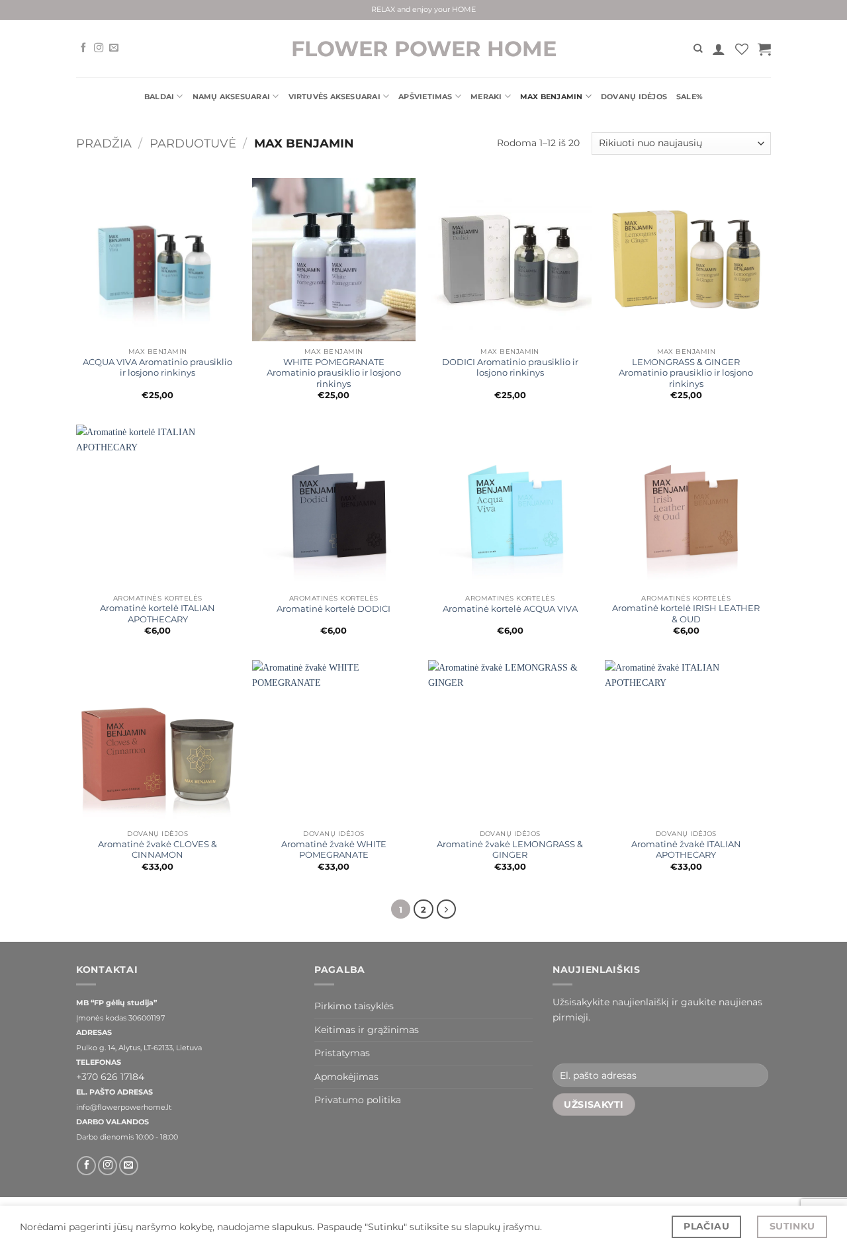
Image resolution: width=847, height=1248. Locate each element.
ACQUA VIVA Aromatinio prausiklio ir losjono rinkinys (157, 367)
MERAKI (486, 96)
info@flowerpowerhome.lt (123, 1107)
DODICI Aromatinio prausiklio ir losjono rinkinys (510, 367)
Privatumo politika (357, 1100)
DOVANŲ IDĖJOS (634, 96)
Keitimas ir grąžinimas (366, 1030)
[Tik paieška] (698, 48)
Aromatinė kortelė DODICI (333, 609)
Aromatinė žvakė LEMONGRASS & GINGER (510, 849)
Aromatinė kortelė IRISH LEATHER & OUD (686, 613)
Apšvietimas (425, 96)
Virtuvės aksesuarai (334, 96)
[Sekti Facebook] (83, 48)
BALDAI (159, 96)
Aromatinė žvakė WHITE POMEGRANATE (333, 849)
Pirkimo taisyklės (354, 1006)
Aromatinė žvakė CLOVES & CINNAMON (157, 849)
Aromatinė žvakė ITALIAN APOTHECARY (686, 849)
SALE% (689, 96)
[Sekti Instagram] (98, 48)
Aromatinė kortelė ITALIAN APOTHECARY (157, 613)
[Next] (447, 909)
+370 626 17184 (110, 1077)
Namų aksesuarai (231, 96)
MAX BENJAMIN (551, 96)
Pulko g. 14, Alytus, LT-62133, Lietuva (139, 1048)
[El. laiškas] (113, 48)
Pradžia (104, 143)
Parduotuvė (193, 143)
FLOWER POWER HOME (424, 49)
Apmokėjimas (346, 1077)
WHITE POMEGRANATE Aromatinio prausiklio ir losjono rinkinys (334, 373)
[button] (718, 48)
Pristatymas (342, 1053)
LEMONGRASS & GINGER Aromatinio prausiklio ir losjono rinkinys (686, 373)
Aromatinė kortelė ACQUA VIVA (510, 609)
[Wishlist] (741, 48)
